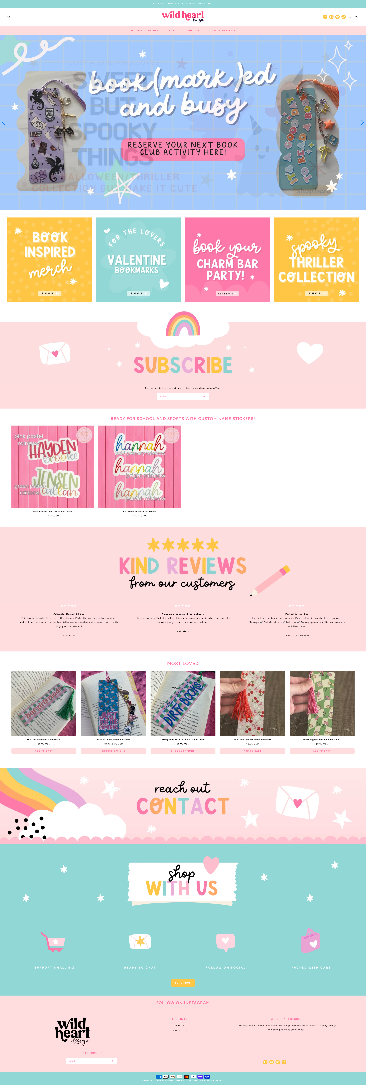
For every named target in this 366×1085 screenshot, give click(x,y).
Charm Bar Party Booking (226, 306)
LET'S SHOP (183, 983)
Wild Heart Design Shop (165, 1080)
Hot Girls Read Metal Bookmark (43, 739)
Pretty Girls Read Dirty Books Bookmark (183, 739)
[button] (9, 17)
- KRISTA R (183, 631)
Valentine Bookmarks (137, 306)
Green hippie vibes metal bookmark (322, 739)
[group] (183, 122)
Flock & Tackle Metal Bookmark (113, 739)
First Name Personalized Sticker (139, 511)
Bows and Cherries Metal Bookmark (252, 739)
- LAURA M (69, 635)
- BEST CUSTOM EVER (297, 635)
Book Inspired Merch (47, 306)
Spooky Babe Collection (315, 306)
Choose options (113, 751)
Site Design (190, 1080)
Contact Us (179, 1030)
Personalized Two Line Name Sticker (52, 511)
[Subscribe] (204, 396)
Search (179, 1025)
